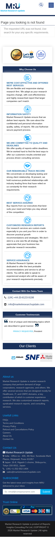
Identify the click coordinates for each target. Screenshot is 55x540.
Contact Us (8, 439)
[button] (7, 329)
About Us (7, 436)
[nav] (51, 5)
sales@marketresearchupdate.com (24, 472)
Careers (7, 432)
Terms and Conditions (13, 423)
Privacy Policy (9, 426)
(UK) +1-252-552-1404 (17, 468)
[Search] (41, 4)
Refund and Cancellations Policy (18, 429)
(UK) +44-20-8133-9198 (21, 297)
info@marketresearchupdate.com (26, 304)
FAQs (5, 420)
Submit (46, 491)
